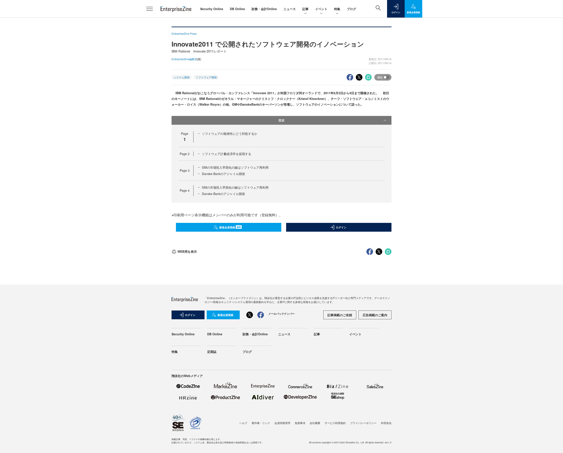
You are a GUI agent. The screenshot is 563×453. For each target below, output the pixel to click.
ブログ (351, 9)
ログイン (341, 227)
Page (185, 154)
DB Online (237, 9)
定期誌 (211, 351)
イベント (321, 9)
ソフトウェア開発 (206, 77)
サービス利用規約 (335, 423)
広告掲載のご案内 (375, 315)
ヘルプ (243, 423)
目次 (281, 120)
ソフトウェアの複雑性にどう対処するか (229, 133)
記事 (305, 9)
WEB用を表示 (187, 251)
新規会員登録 (230, 227)
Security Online (211, 9)
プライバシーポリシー (363, 423)
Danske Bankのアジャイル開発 (223, 173)
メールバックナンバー (281, 314)
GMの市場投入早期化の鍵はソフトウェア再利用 (235, 167)
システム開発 (182, 77)
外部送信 (386, 423)
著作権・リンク (261, 423)
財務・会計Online (264, 9)
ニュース (289, 9)
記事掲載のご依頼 (339, 315)
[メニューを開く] (149, 9)
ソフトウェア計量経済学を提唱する (226, 154)
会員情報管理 (282, 423)
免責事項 (300, 423)
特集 (337, 9)
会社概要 (315, 423)
